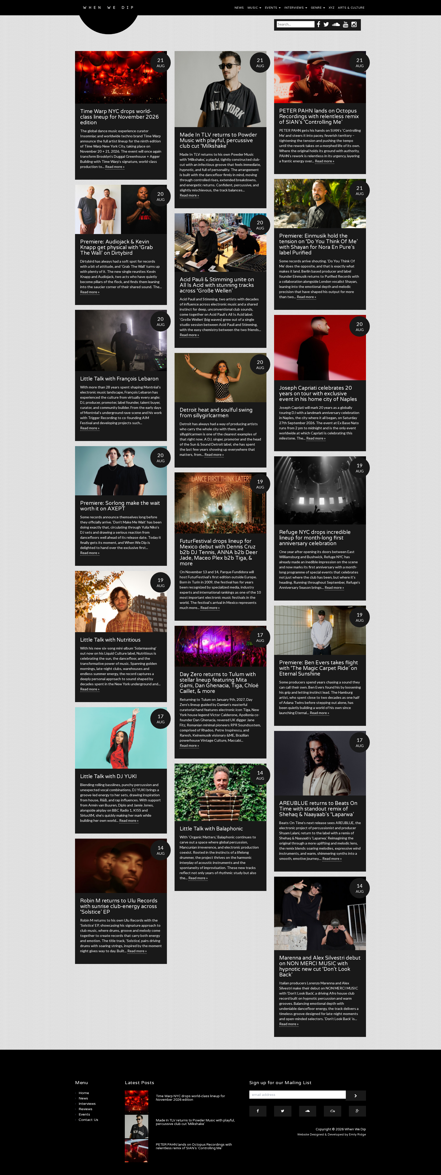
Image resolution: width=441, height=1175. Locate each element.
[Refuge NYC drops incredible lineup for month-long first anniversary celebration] (320, 490)
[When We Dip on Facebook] (318, 24)
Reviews (85, 1109)
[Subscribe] (356, 1096)
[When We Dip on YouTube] (345, 24)
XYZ (332, 7)
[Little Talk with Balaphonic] (220, 792)
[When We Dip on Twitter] (326, 24)
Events (271, 7)
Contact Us (88, 1120)
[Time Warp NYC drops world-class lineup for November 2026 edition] (121, 77)
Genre (317, 7)
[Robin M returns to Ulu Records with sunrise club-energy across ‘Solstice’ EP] (121, 866)
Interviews (294, 7)
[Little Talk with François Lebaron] (121, 340)
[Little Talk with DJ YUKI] (121, 738)
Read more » (115, 166)
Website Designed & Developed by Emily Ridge (331, 1134)
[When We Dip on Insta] (354, 24)
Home (84, 1093)
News (239, 7)
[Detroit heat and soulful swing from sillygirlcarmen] (220, 377)
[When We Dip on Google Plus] (357, 1111)
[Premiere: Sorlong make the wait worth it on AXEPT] (121, 470)
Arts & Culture (351, 7)
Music (253, 7)
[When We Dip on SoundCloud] (335, 24)
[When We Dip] (108, 18)
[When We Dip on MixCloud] (332, 1111)
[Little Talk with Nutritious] (121, 601)
